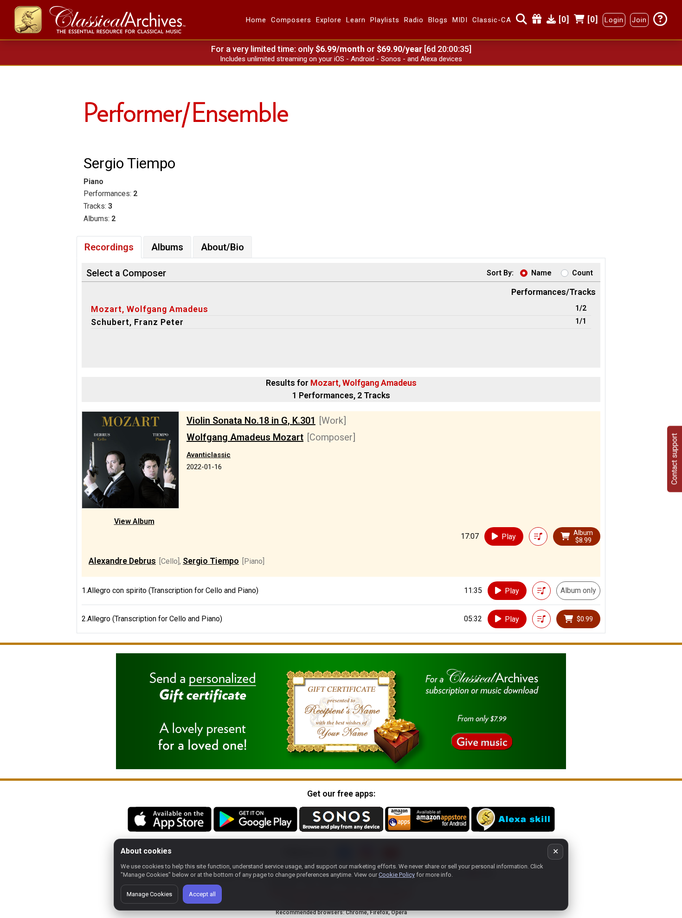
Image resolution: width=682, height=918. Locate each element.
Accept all (202, 894)
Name (541, 272)
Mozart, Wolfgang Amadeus (149, 309)
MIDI (460, 20)
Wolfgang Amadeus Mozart (245, 437)
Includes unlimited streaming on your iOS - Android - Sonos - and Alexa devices (341, 59)
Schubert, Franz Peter (137, 322)
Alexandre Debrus (122, 561)
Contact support (674, 459)
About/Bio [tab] (222, 247)
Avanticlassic (209, 455)
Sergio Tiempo (211, 561)
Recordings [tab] (109, 247)
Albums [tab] (167, 247)
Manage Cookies (149, 894)
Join (639, 20)
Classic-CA (491, 20)
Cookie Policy (397, 874)
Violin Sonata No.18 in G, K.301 (251, 420)
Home (256, 20)
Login (614, 20)
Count (582, 272)
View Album (134, 521)
